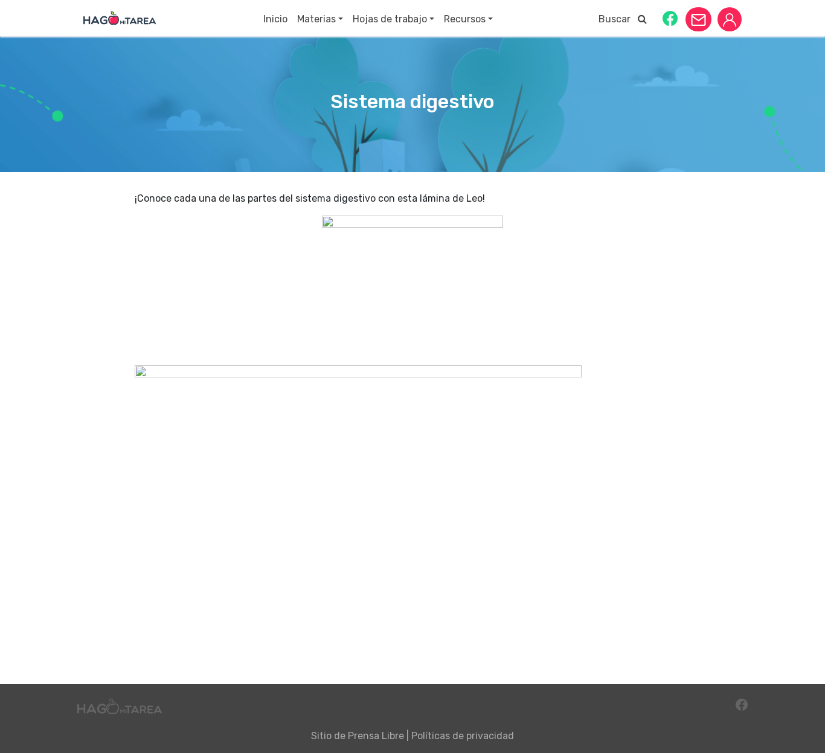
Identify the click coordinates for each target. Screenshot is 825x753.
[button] (670, 18)
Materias (316, 19)
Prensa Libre (376, 736)
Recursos (465, 19)
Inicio (275, 19)
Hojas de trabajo (390, 19)
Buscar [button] (618, 19)
